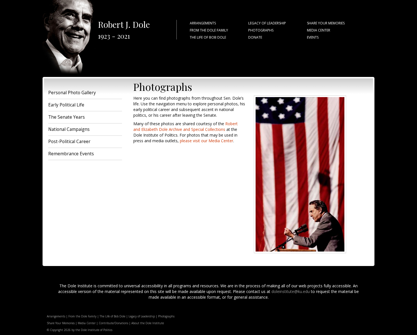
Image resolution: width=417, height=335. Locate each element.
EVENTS (313, 37)
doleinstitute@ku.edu (290, 291)
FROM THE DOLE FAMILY (209, 30)
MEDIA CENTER (318, 30)
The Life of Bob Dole (112, 316)
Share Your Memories (61, 323)
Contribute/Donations (113, 323)
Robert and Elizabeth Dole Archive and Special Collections (185, 126)
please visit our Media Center (206, 140)
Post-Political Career (69, 142)
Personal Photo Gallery (72, 93)
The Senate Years (66, 117)
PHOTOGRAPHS (260, 30)
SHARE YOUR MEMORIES (326, 23)
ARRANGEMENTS (203, 23)
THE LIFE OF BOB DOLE (208, 37)
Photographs (166, 316)
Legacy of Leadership (142, 316)
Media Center (87, 323)
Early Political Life (66, 105)
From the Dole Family (82, 316)
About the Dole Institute (147, 323)
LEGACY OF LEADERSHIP (267, 23)
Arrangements (56, 316)
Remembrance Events (71, 154)
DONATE (255, 37)
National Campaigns (69, 129)
